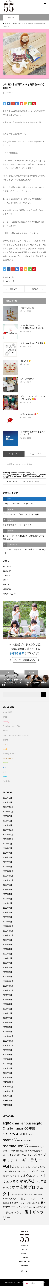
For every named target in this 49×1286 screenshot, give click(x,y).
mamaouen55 (15, 1145)
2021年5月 (7, 1013)
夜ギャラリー (20, 1202)
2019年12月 (8, 1082)
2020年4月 (7, 1063)
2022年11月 (8, 930)
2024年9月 (7, 843)
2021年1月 (7, 1031)
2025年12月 (8, 807)
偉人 (10, 1198)
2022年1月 (7, 976)
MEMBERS (7, 589)
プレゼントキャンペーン (19, 1171)
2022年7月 (7, 949)
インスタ (6, 1155)
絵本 (30, 1207)
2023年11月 (8, 875)
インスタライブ (36, 1154)
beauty (6, 721)
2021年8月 (7, 999)
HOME (5, 580)
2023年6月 (7, 898)
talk (4, 772)
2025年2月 (7, 820)
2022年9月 (7, 940)
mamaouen (24, 1140)
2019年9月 (7, 1095)
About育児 (7, 712)
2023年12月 (8, 871)
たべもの (25, 1151)
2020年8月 (7, 1054)
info (12, 277)
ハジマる (37, 1166)
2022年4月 (7, 963)
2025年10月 (8, 811)
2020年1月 (7, 1077)
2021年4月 (7, 1018)
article (10, 17)
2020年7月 (7, 1059)
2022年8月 (7, 944)
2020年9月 (7, 1050)
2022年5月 (7, 958)
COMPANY (7, 571)
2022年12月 (8, 926)
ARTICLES (24, 1246)
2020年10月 (8, 1045)
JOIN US (6, 584)
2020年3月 (7, 1068)
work (5, 776)
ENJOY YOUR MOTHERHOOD (15, 735)
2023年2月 (7, 917)
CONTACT (6, 575)
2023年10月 (8, 880)
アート (43, 1151)
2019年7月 (7, 1105)
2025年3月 (7, 816)
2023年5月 (7, 903)
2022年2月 (7, 972)
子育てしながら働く (33, 1203)
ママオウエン (26, 1175)
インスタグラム (17, 1154)
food (5, 749)
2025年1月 (7, 825)
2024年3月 (7, 857)
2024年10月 (8, 839)
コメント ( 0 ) (13, 454)
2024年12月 (8, 830)
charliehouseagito (27, 1123)
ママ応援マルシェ (17, 1194)
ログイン (26, 481)
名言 (12, 1202)
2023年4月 (7, 908)
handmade (8, 758)
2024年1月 (7, 866)
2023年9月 (7, 885)
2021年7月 (7, 1004)
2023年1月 (7, 921)
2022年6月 (7, 953)
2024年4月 (7, 853)
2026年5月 (7, 797)
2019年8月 (7, 1100)
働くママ (17, 1198)
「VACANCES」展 (16, 1151)
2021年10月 (8, 990)
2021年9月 (7, 995)
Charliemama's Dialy (12, 726)
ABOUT (24, 1250)
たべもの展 (35, 1150)
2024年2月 (7, 862)
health (6, 762)
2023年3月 (7, 912)
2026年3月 (7, 802)
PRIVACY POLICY (9, 594)
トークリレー (27, 1167)
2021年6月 (7, 1008)
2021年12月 (8, 981)
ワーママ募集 (37, 1194)
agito (7, 1123)
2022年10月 (8, 935)
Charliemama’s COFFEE (19, 1128)
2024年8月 (7, 848)
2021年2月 (7, 1027)
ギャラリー (12, 1159)
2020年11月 (8, 1041)
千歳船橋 (6, 1203)
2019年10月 (8, 1091)
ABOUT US (6, 566)
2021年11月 (8, 986)
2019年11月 (8, 1086)
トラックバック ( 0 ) (35, 454)
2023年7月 (7, 894)
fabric (5, 744)
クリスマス (18, 1167)
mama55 (10, 1139)
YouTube (6, 781)
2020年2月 (7, 1073)
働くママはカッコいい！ (33, 1198)
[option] (12, 679)
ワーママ (28, 1194)
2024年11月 (8, 834)
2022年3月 (7, 967)
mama (31, 1134)
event (5, 739)
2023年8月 (7, 889)
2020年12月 (8, 1036)
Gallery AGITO (9, 753)
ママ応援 (27, 1181)
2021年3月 (7, 1022)
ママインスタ (10, 1176)
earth (5, 730)
